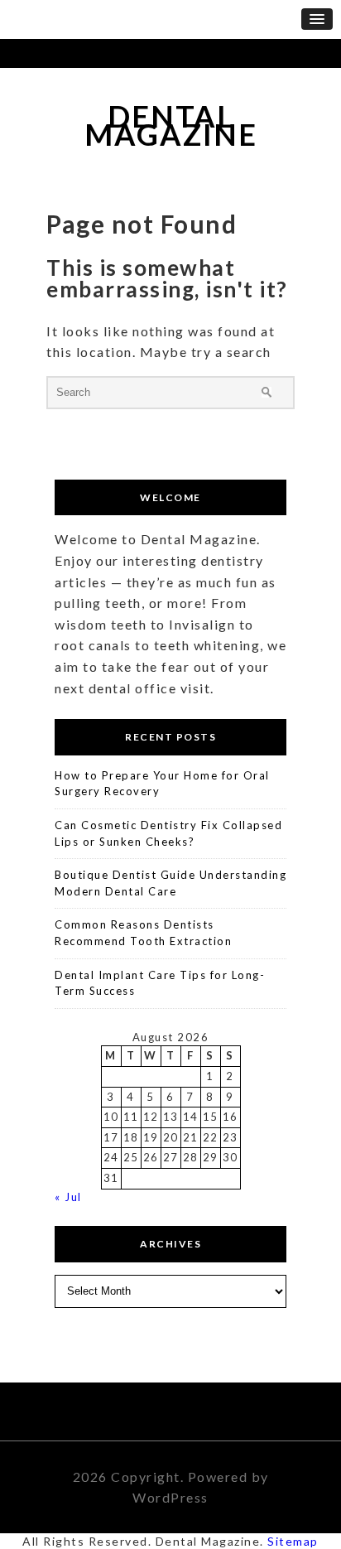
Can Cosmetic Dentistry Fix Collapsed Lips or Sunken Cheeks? (168, 833)
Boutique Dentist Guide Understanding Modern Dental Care (170, 883)
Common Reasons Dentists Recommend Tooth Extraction (143, 933)
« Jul (68, 1197)
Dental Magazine (170, 125)
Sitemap (293, 1541)
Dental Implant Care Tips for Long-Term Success (160, 983)
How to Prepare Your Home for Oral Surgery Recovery (162, 784)
